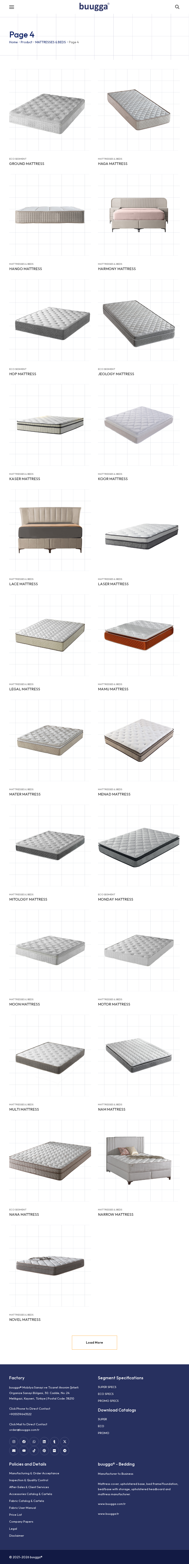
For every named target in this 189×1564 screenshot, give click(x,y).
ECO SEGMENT (18, 158)
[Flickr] (54, 1450)
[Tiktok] (34, 1450)
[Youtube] (23, 1450)
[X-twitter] (64, 1441)
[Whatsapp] (34, 1441)
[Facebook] (23, 1441)
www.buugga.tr (108, 1513)
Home (13, 42)
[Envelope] (13, 1450)
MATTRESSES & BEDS (50, 42)
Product (26, 42)
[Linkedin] (44, 1441)
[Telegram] (64, 1450)
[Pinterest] (44, 1450)
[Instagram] (13, 1441)
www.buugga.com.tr (112, 1504)
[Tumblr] (54, 1441)
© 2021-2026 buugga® (25, 1557)
